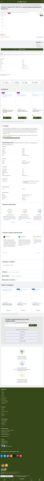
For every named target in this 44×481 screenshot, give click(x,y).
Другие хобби (3, 414)
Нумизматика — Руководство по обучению (8, 430)
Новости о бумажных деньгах (6, 434)
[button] (1, 31)
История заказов (4, 422)
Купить (5, 117)
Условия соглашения (4, 400)
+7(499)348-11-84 (5, 442)
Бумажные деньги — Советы (5, 431)
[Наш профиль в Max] (2, 446)
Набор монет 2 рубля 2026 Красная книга (22, 304)
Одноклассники (22, 340)
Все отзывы (38, 252)
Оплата (3, 396)
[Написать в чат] (2, 473)
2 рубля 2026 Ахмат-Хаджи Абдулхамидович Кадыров (7, 304)
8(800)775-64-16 (4, 441)
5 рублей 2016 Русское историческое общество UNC (22, 111)
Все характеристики (2, 70)
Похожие (41, 13)
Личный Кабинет (4, 420)
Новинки (3, 415)
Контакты (3, 392)
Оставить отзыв (5, 252)
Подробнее (13, 222)
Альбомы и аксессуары (5, 411)
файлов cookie (24, 476)
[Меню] (1, 1)
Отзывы (3, 393)
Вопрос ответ (3, 399)
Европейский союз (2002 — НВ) (27, 194)
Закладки (3, 423)
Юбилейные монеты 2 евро (6, 75)
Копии (2, 412)
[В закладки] (13, 118)
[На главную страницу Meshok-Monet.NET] (22, 1)
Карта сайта (3, 403)
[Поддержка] (42, 1)
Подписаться (32, 325)
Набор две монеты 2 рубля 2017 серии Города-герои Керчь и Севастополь (8, 111)
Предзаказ (8, 310)
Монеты (3, 408)
